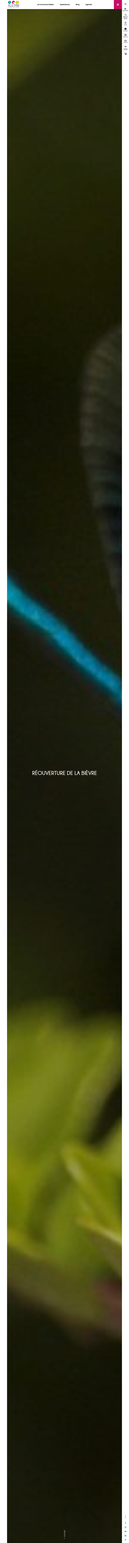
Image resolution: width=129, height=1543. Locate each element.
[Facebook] (125, 1523)
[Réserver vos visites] (118, 4)
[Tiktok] (125, 1539)
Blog (77, 4)
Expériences (65, 4)
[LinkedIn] (125, 1535)
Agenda (88, 4)
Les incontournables (45, 4)
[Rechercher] (125, 4)
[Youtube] (125, 1531)
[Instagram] (125, 1527)
